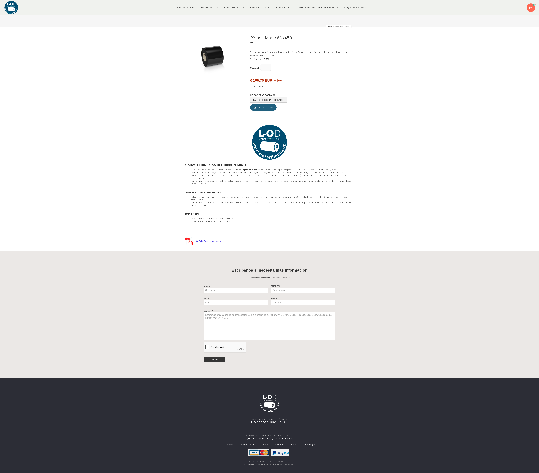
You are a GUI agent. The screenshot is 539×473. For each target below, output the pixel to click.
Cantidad (254, 68)
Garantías (293, 444)
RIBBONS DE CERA (185, 7)
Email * (207, 298)
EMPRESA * (276, 286)
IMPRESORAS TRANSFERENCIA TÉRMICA (318, 7)
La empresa (229, 444)
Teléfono (275, 298)
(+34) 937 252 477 (256, 438)
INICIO (330, 27)
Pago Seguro (309, 444)
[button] (531, 7)
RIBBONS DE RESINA (234, 7)
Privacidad (279, 444)
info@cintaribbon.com (279, 438)
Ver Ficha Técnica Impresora (208, 241)
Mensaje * (208, 311)
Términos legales (248, 444)
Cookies (265, 444)
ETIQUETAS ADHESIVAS (355, 7)
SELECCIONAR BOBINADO (263, 95)
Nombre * (208, 286)
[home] (11, 7)
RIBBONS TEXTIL (284, 7)
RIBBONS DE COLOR (260, 7)
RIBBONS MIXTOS (209, 7)
